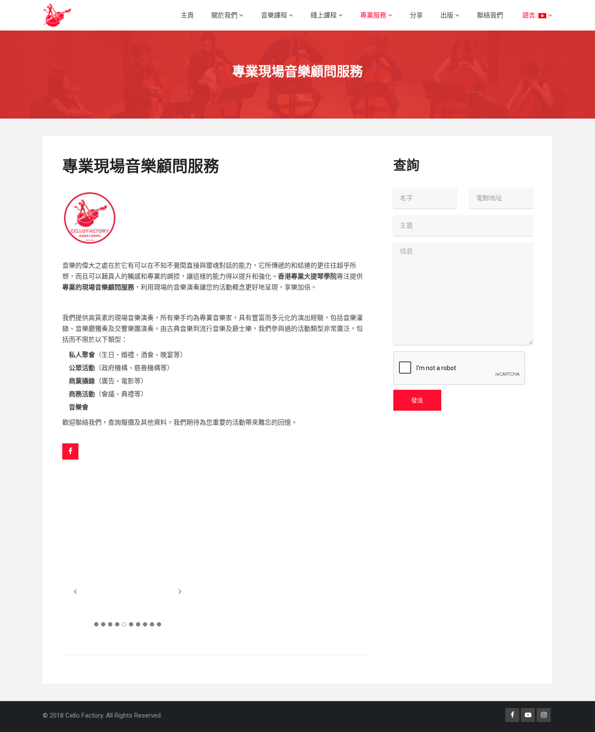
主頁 (187, 15)
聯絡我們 (490, 15)
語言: (529, 15)
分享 (416, 15)
